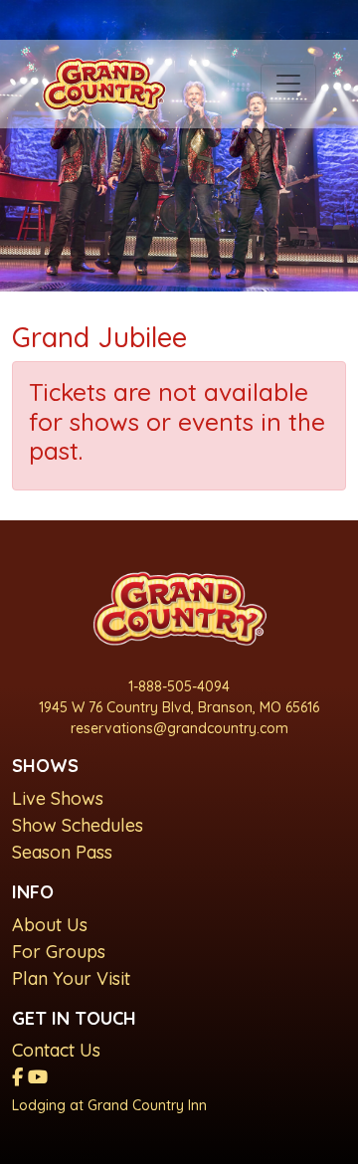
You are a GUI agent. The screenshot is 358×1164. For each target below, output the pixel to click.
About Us (50, 924)
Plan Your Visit (71, 978)
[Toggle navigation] (288, 83)
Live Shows (57, 798)
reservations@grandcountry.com (179, 728)
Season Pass (62, 852)
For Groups (58, 951)
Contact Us (56, 1050)
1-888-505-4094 (179, 686)
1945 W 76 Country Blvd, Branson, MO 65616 (179, 707)
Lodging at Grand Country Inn (109, 1105)
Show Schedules (77, 825)
